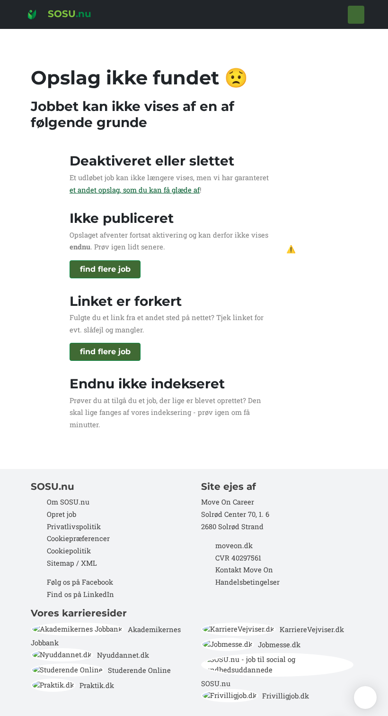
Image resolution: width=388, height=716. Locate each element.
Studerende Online (139, 670)
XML (89, 563)
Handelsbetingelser (247, 582)
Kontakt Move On (244, 569)
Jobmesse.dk (279, 644)
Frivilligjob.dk (285, 695)
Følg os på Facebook (80, 582)
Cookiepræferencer (78, 538)
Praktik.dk (96, 685)
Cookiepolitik (69, 550)
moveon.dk (234, 545)
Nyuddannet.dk (123, 655)
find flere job (105, 269)
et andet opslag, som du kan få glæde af (135, 189)
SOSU (68, 13)
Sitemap (59, 563)
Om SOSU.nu (68, 501)
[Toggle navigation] (356, 15)
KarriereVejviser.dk (312, 629)
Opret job (61, 514)
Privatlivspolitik (74, 526)
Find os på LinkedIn (80, 594)
